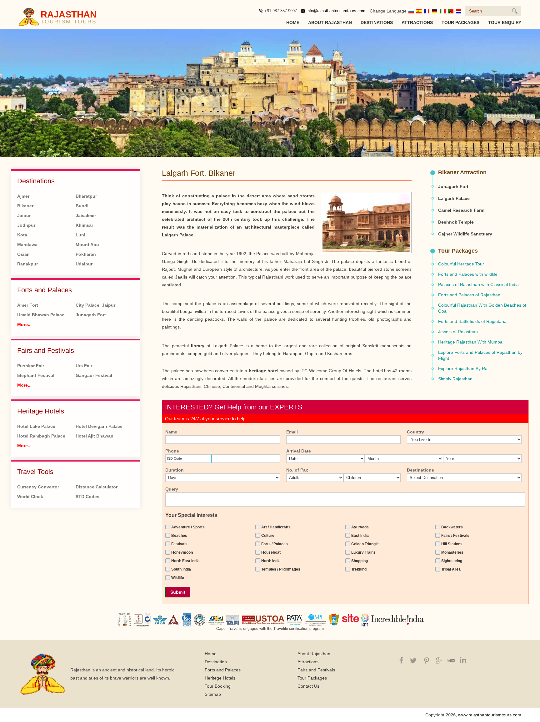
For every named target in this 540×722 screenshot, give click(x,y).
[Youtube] (449, 659)
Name (171, 431)
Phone (172, 450)
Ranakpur (27, 263)
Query (171, 489)
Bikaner (25, 205)
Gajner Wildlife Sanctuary (465, 233)
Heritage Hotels (40, 411)
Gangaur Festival (94, 375)
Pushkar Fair (30, 365)
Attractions (417, 22)
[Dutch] (458, 10)
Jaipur (24, 215)
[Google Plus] (437, 659)
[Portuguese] (450, 10)
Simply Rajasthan (455, 378)
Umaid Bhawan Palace (40, 314)
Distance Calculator (97, 486)
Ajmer (23, 196)
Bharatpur (86, 196)
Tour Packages (460, 22)
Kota (22, 234)
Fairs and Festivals (45, 350)
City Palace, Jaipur (95, 305)
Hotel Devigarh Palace (99, 426)
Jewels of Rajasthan (458, 331)
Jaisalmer (86, 215)
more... (24, 324)
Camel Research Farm (461, 210)
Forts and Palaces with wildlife (468, 274)
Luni (80, 234)
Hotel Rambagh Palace (41, 435)
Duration (174, 469)
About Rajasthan (330, 22)
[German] (434, 10)
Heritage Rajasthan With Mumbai (470, 341)
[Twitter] (413, 659)
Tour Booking (218, 686)
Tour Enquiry (504, 22)
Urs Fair (84, 365)
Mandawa (27, 244)
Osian (23, 254)
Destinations (377, 22)
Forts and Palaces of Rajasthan (469, 294)
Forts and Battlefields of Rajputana (472, 321)
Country (415, 431)
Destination (216, 661)
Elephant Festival (35, 375)
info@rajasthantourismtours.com (336, 10)
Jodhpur (26, 225)
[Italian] (443, 10)
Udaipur (84, 263)
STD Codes (87, 496)
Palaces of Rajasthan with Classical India (478, 284)
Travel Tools (35, 472)
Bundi (82, 205)
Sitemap (213, 694)
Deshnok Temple (456, 222)
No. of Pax (297, 469)
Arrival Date (298, 450)
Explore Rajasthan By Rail (463, 368)
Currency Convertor (38, 486)
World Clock (30, 496)
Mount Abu (87, 244)
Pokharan (86, 254)
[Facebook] (401, 659)
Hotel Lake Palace (36, 426)
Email (292, 431)
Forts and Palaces (44, 290)
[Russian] (411, 10)
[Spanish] (419, 10)
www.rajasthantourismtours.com (489, 714)
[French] (426, 10)
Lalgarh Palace (454, 198)
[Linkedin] (462, 659)
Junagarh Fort (91, 314)
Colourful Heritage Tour (461, 263)
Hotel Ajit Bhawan (94, 435)
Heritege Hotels (220, 677)
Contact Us (308, 686)
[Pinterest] (425, 659)
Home (292, 22)
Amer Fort (27, 305)
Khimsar (84, 225)
